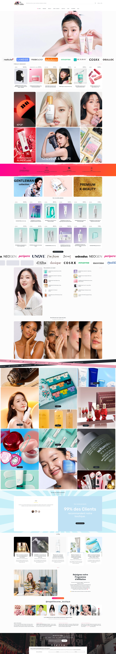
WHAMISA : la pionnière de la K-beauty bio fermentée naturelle (40, 556)
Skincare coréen (39, 623)
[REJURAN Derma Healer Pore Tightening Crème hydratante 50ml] (65, 211)
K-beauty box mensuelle (85, 623)
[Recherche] (95, 3)
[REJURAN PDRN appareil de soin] (95, 235)
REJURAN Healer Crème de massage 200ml (36, 245)
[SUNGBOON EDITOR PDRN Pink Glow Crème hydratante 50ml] (35, 76)
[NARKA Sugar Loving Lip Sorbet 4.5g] (65, 76)
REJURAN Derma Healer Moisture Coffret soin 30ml (50, 221)
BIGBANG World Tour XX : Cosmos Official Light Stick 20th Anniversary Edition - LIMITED (21, 86)
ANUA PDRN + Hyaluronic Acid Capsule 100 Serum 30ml (80, 86)
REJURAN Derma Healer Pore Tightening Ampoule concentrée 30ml (80, 245)
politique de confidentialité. (77, 649)
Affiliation (49, 637)
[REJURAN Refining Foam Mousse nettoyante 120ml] (80, 211)
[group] (58, 34)
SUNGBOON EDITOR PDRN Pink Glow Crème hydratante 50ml (36, 86)
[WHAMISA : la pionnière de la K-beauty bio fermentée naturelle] (40, 547)
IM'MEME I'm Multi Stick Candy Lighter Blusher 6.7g (95, 86)
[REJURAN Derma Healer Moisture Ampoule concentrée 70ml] (95, 211)
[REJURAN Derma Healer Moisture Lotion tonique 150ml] (20, 235)
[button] (99, 34)
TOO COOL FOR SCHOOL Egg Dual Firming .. (85, 294)
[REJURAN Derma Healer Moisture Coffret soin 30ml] (50, 211)
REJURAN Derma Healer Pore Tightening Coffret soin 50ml (65, 245)
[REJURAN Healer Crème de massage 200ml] (35, 235)
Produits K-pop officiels (63, 623)
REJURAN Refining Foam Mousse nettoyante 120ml (80, 221)
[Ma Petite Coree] (19, 3)
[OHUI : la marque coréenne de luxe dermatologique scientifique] (22, 547)
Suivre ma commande (70, 637)
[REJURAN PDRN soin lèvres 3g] (20, 211)
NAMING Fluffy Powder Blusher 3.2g (54, 280)
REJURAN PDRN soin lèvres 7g (51, 245)
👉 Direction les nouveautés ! (58, 251)
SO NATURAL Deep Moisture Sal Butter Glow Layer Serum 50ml (50, 86)
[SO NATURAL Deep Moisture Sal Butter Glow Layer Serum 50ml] (50, 76)
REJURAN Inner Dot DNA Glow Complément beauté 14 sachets (35, 221)
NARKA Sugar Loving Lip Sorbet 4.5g (65, 86)
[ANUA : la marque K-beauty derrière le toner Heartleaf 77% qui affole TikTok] (94, 547)
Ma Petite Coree (58, 635)
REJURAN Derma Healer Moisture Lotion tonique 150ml (20, 245)
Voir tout (100, 267)
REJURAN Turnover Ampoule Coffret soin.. (85, 275)
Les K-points (45, 637)
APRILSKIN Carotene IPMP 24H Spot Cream (55, 294)
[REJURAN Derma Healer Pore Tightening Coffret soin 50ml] (65, 235)
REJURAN (16, 226)
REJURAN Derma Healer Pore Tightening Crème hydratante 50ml (65, 221)
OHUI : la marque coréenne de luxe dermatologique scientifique (22, 556)
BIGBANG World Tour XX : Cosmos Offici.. (84, 285)
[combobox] (61, 3)
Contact (64, 637)
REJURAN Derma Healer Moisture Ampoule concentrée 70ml (95, 221)
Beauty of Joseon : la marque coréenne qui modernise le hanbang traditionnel (76, 556)
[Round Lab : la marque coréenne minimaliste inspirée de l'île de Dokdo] (58, 547)
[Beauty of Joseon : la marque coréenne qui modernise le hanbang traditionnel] (76, 547)
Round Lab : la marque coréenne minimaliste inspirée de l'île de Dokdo (58, 556)
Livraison (60, 637)
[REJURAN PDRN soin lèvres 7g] (50, 235)
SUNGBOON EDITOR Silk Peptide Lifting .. (54, 285)
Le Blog (53, 637)
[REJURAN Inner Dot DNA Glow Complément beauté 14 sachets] (35, 211)
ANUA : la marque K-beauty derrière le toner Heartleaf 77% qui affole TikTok (94, 556)
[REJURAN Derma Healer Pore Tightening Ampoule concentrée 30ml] (80, 235)
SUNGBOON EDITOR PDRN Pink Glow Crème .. (85, 280)
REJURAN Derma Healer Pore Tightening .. (55, 275)
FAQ (56, 637)
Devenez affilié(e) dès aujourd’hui (58, 598)
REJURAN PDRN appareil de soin (95, 245)
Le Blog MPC (88, 626)
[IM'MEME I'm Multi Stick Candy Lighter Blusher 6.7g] (95, 76)
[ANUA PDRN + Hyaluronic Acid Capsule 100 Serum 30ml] (80, 76)
